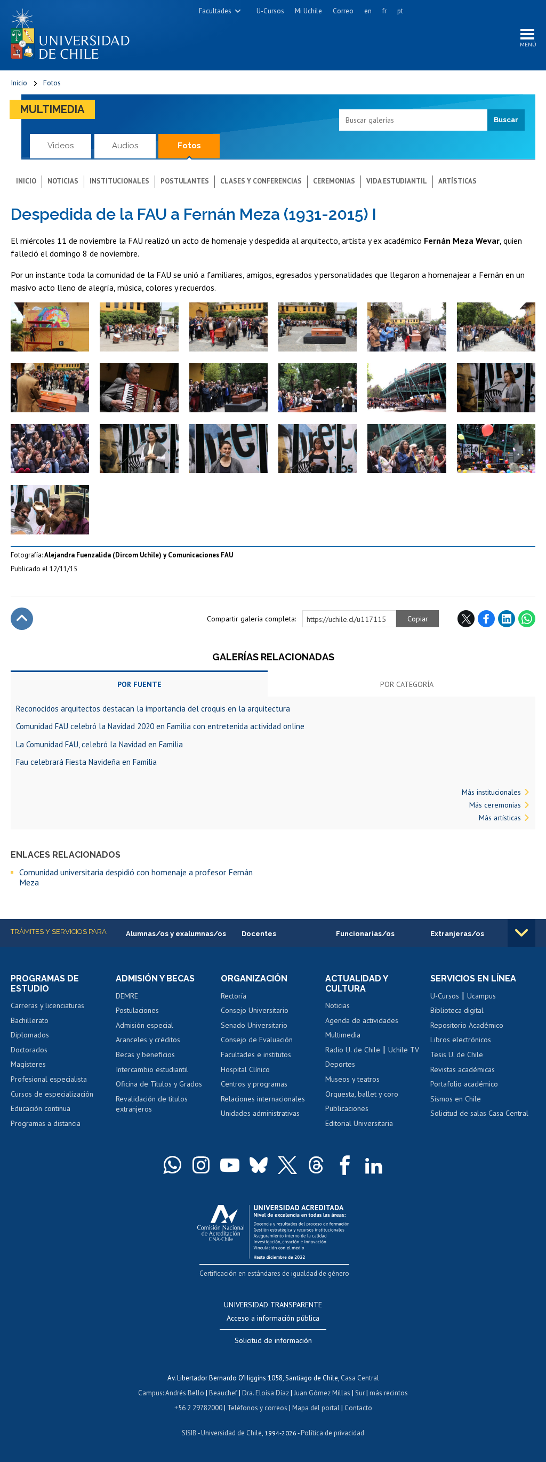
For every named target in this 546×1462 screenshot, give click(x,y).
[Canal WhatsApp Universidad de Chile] (172, 1165)
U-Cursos (270, 10)
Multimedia (52, 109)
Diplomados (30, 1035)
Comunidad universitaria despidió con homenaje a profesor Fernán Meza (136, 877)
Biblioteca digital (457, 1010)
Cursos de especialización (52, 1094)
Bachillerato (30, 1020)
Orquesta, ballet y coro (361, 1094)
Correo (343, 10)
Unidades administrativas (260, 1113)
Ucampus (481, 996)
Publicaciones (346, 1108)
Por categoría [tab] (406, 684)
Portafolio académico (464, 1084)
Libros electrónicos (460, 1039)
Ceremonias (334, 181)
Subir (22, 619)
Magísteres (28, 1064)
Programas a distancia (46, 1123)
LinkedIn (506, 618)
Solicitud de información (273, 1340)
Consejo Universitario (254, 1010)
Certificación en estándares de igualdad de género (274, 1273)
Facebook (486, 618)
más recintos (389, 1392)
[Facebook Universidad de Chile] (345, 1165)
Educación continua (40, 1108)
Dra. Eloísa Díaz (265, 1392)
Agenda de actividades (361, 1020)
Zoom (22, 307)
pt (400, 10)
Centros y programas (254, 1084)
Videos (60, 145)
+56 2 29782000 (198, 1407)
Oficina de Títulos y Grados (159, 1084)
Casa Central (360, 1378)
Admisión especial (144, 1025)
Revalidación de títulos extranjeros (152, 1104)
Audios (125, 145)
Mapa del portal (316, 1407)
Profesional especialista (49, 1079)
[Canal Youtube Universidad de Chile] (229, 1165)
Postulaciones (137, 1010)
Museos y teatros (352, 1079)
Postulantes (184, 181)
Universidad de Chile (231, 1432)
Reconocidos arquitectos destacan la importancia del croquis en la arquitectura (153, 709)
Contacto (358, 1407)
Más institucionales (491, 792)
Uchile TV (403, 1049)
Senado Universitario (254, 1025)
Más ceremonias (495, 805)
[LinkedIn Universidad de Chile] (373, 1165)
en (368, 10)
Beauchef (223, 1392)
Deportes (340, 1064)
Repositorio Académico (466, 1025)
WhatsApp (526, 618)
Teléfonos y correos (257, 1407)
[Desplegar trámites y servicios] (521, 933)
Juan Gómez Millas (322, 1392)
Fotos (52, 82)
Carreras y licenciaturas (47, 1005)
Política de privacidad (332, 1432)
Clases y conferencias (261, 181)
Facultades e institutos (256, 1054)
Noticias (62, 181)
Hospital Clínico (245, 1069)
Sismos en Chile (455, 1099)
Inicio (19, 82)
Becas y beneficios (145, 1054)
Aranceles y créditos (148, 1039)
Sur (360, 1392)
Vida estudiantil (396, 181)
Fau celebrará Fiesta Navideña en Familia (86, 762)
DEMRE (127, 996)
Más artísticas (500, 817)
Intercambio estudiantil (152, 1069)
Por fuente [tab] (139, 684)
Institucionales (119, 181)
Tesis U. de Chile (456, 1054)
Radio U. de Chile (352, 1049)
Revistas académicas (462, 1069)
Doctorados (29, 1049)
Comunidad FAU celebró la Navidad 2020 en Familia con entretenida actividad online (160, 726)
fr (384, 10)
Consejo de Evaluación (257, 1039)
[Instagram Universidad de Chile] (201, 1165)
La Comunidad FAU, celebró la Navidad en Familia (99, 744)
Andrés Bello (184, 1392)
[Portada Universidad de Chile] (74, 31)
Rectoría (233, 996)
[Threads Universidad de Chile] (316, 1165)
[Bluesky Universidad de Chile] (258, 1165)
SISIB (189, 1432)
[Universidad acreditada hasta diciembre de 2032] (273, 1229)
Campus (150, 1392)
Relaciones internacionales (263, 1099)
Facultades (215, 10)
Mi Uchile (308, 10)
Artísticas (457, 181)
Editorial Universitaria (359, 1123)
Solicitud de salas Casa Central (479, 1113)
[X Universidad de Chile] (287, 1165)
